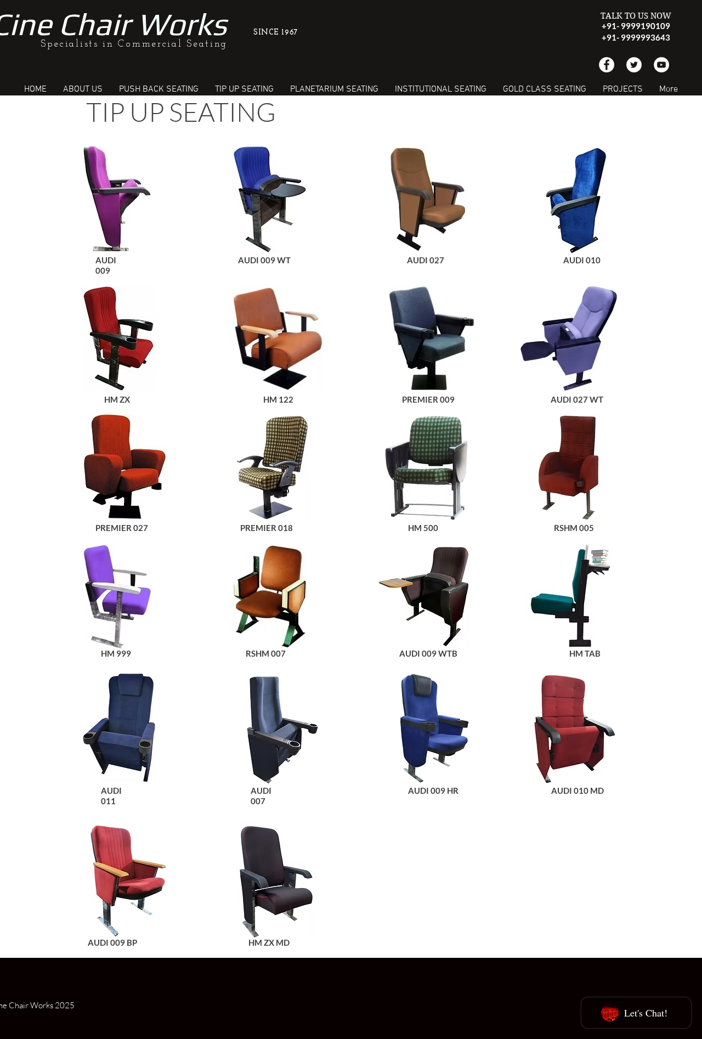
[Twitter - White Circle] (634, 64)
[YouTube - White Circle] (661, 64)
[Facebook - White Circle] (606, 64)
